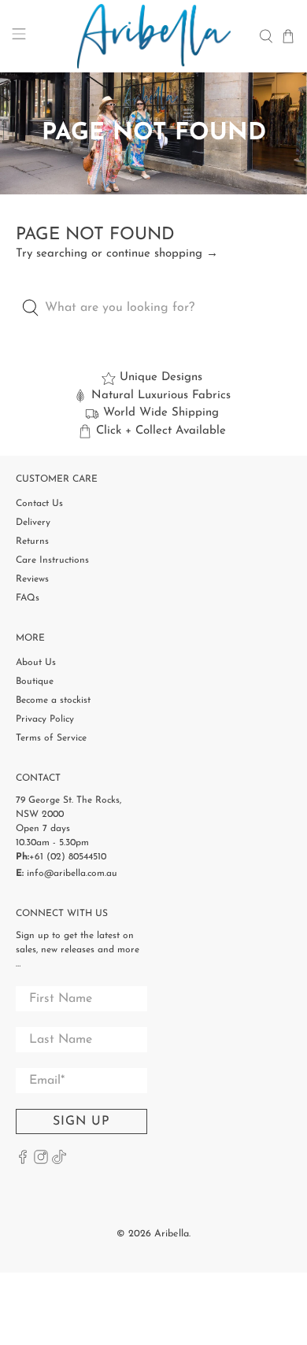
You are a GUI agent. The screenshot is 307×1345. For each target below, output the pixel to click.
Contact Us (39, 503)
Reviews (32, 579)
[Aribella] (154, 36)
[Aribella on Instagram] (41, 1161)
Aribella (171, 1234)
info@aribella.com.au (72, 873)
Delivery (33, 522)
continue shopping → (162, 254)
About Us (36, 662)
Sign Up (81, 1121)
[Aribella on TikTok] (59, 1161)
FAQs (27, 598)
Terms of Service (51, 738)
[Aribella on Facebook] (23, 1161)
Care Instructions (52, 560)
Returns (32, 541)
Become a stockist (53, 700)
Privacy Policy (45, 719)
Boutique (35, 681)
